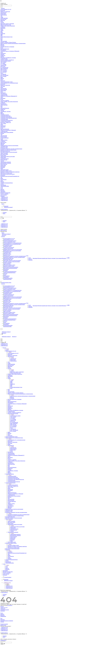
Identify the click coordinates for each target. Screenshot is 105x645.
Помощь (2, 621)
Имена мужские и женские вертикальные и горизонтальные (22, 396)
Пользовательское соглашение (6, 620)
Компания (2, 610)
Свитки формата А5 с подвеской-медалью (16, 439)
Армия (11, 380)
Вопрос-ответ (3, 625)
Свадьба (12, 370)
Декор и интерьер (11, 521)
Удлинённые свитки (12, 476)
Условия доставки (4, 624)
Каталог (7, 349)
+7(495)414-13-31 (4, 197)
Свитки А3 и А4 (3, 607)
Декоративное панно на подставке (17, 526)
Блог (1, 618)
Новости (2, 614)
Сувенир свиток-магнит (13, 484)
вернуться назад (3, 605)
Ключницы (10, 551)
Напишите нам (3, 231)
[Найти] (1, 7)
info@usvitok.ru (4, 209)
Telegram (5, 212)
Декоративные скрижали (15, 534)
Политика (2, 619)
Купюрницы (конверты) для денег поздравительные (18, 514)
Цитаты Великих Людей (15, 415)
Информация (3, 616)
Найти (2, 643)
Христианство (13, 358)
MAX (4, 213)
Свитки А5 (2, 608)
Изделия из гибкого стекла (13, 545)
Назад (8, 348)
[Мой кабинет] (1, 330)
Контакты (2, 615)
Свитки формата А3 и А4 (13, 353)
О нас (6, 566)
